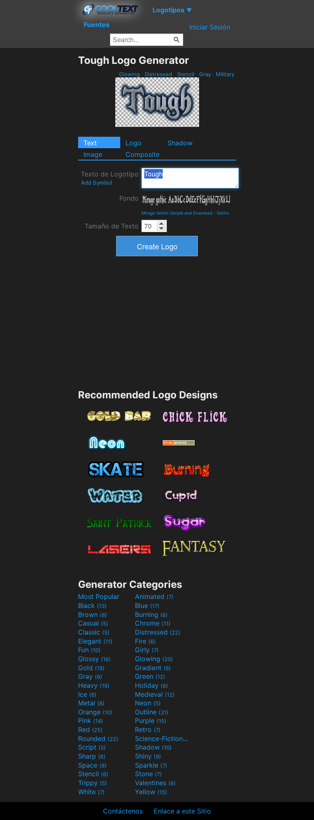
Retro (148, 729)
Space (92, 765)
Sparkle (151, 765)
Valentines (155, 783)
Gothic (223, 212)
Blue (147, 605)
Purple (150, 720)
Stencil (185, 74)
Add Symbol (96, 182)
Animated (154, 596)
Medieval (155, 694)
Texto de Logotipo (110, 178)
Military (225, 74)
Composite (142, 154)
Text (90, 143)
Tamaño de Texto (112, 226)
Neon (148, 703)
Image (92, 154)
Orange (95, 712)
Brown (92, 614)
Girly (147, 650)
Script (92, 747)
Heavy (94, 685)
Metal (91, 703)
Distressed (158, 74)
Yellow (151, 792)
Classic (94, 632)
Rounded (98, 738)
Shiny (148, 756)
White (91, 792)
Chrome (152, 623)
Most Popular (98, 596)
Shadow (180, 143)
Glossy (94, 659)
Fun (89, 650)
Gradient (153, 668)
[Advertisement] (39, 177)
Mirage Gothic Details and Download (176, 212)
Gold (91, 668)
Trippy (92, 783)
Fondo (129, 198)
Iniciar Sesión (209, 27)
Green (150, 676)
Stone (148, 774)
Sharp (91, 756)
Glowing (129, 74)
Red (90, 729)
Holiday (151, 685)
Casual (93, 623)
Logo (133, 143)
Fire (145, 641)
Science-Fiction (162, 738)
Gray (205, 74)
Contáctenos (123, 811)
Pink (90, 720)
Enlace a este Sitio (182, 811)
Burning (151, 614)
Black (92, 605)
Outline (151, 712)
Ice (87, 694)
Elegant (95, 641)
